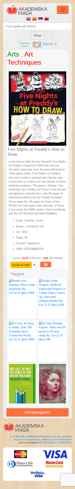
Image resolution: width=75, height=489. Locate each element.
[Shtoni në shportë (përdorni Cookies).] (45, 264)
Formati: (21, 243)
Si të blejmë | (18, 436)
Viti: (18, 232)
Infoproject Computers (57, 442)
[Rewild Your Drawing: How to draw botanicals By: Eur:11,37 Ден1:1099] (23, 298)
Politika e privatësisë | (27, 440)
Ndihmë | (67, 436)
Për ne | (57, 436)
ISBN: (19, 248)
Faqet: (20, 237)
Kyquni (24, 46)
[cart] (37, 45)
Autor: (19, 220)
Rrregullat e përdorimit (57, 440)
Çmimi (17, 258)
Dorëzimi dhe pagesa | (39, 436)
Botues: (20, 226)
